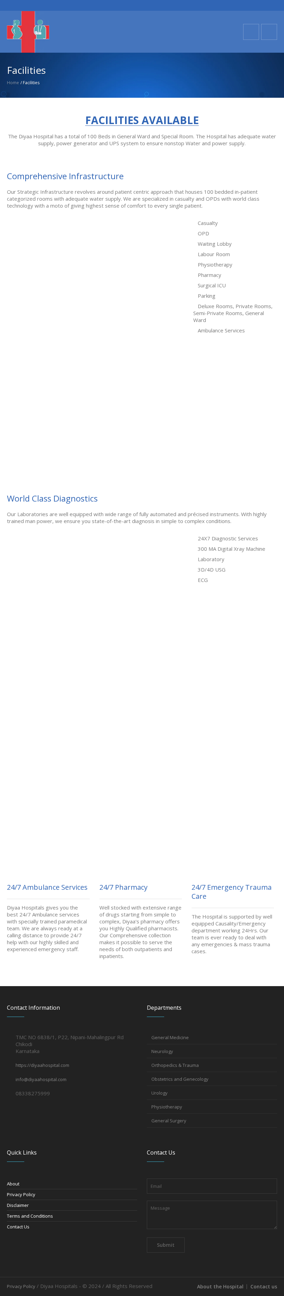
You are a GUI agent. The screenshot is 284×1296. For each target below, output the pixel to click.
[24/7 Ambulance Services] (48, 851)
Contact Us (18, 1227)
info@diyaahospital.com (41, 1079)
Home (13, 83)
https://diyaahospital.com (42, 1065)
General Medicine (170, 1037)
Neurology (162, 1051)
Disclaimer (18, 1205)
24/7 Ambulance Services (47, 887)
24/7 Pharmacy (123, 887)
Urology (159, 1093)
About (13, 1184)
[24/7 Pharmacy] (140, 851)
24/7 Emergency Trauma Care (232, 891)
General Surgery (168, 1120)
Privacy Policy (21, 1194)
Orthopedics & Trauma (175, 1065)
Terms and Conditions (30, 1216)
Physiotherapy (166, 1107)
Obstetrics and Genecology (179, 1079)
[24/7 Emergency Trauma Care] (233, 851)
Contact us (263, 1286)
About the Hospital (220, 1286)
